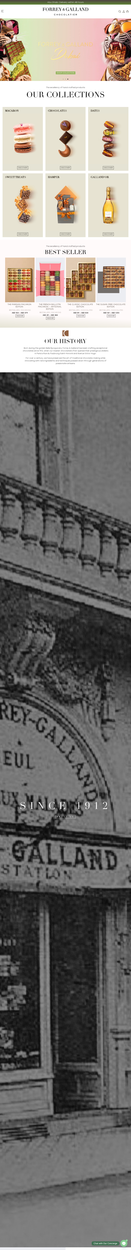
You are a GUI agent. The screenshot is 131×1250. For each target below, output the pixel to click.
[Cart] (127, 11)
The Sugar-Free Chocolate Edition (49, 305)
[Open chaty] (123, 1243)
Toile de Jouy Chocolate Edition (80, 305)
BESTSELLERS (13, 310)
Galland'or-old (116, 308)
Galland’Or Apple (111, 304)
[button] (63, 79)
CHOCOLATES (26, 310)
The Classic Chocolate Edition (19, 305)
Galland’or (111, 309)
